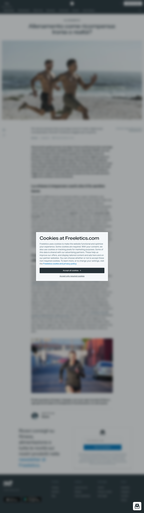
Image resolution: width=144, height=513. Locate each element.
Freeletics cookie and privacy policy (59, 263)
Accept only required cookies (72, 276)
